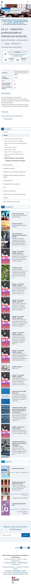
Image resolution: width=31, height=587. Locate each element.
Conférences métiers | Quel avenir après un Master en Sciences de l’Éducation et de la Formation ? (19, 410)
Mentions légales (16, 570)
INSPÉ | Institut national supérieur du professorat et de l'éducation (14, 20)
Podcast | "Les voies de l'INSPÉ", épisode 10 (18, 317)
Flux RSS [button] (25, 547)
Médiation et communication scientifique (15, 22)
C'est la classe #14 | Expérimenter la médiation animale (19, 235)
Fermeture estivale (17, 224)
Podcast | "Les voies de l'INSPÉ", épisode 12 (18, 284)
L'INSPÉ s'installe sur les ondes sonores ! (18, 427)
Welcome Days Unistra (18, 468)
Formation (5, 21)
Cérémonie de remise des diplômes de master (18, 483)
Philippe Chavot (8, 118)
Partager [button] (17, 547)
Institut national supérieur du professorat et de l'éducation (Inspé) (21, 72)
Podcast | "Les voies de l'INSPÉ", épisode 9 (18, 333)
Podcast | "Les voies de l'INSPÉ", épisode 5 (18, 376)
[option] (15, 215)
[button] (28, 2)
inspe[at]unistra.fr (23, 562)
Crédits (24, 570)
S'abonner (25, 535)
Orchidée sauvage (17, 268)
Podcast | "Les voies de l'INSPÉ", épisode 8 (18, 351)
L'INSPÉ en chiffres (17, 367)
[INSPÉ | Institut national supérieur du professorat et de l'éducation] (6, 10)
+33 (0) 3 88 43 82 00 (10, 562)
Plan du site (8, 570)
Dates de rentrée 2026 (18, 214)
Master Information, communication (21, 21)
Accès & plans (16, 564)
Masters (10, 21)
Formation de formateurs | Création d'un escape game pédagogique (19, 443)
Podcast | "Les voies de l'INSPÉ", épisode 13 (18, 252)
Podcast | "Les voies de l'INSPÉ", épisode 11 (18, 301)
